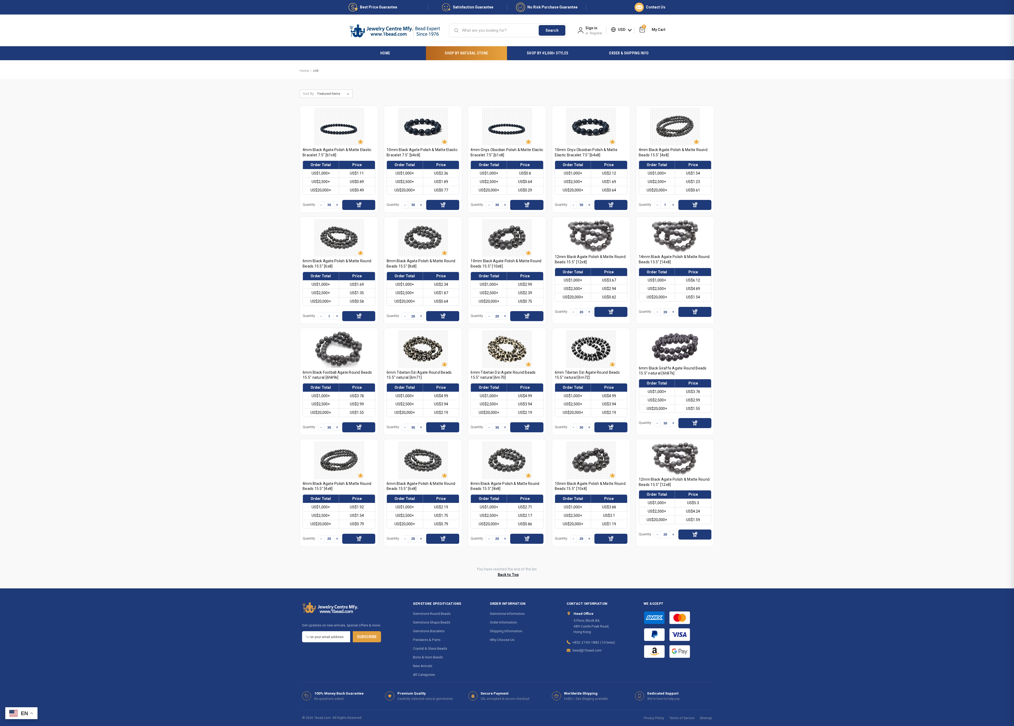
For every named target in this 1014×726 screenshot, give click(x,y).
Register (596, 33)
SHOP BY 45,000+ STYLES (547, 53)
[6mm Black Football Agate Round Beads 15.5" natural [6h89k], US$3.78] (339, 349)
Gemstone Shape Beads (431, 622)
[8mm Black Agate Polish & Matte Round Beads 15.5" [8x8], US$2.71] (507, 460)
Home (385, 53)
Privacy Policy (654, 718)
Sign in (591, 28)
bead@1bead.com (587, 650)
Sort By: (308, 94)
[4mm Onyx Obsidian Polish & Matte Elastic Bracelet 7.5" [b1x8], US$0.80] (507, 127)
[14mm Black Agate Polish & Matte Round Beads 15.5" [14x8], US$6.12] (675, 235)
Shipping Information (506, 631)
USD (622, 29)
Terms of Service (681, 718)
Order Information (503, 622)
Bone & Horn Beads (428, 657)
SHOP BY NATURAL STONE (466, 53)
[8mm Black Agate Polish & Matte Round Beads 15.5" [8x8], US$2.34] (423, 238)
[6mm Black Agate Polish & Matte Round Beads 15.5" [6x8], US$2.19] (423, 460)
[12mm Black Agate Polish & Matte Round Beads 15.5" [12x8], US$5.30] (675, 458)
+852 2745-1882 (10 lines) (593, 642)
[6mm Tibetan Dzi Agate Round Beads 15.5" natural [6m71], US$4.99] (423, 349)
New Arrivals (422, 666)
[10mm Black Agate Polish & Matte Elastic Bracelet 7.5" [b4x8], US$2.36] (423, 127)
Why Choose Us (502, 640)
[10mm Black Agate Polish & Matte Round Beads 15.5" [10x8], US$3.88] (591, 460)
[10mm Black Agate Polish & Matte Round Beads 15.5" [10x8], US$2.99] (507, 238)
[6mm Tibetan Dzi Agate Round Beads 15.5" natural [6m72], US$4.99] (591, 349)
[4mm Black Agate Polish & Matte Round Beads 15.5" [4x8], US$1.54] (675, 127)
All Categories (424, 674)
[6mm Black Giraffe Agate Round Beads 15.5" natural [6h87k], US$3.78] (675, 347)
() (644, 27)
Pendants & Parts (426, 640)
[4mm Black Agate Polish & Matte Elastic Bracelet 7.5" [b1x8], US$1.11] (339, 127)
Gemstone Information (507, 613)
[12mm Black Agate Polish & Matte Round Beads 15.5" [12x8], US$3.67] (591, 235)
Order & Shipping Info (629, 53)
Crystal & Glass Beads (430, 648)
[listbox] (334, 94)
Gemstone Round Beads (431, 613)
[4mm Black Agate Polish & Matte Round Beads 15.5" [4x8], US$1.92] (339, 460)
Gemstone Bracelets (428, 631)
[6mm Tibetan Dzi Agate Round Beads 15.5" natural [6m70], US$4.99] (507, 349)
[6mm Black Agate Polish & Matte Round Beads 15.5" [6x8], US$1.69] (339, 238)
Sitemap (706, 718)
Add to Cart (358, 205)
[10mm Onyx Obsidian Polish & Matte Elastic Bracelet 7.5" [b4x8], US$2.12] (591, 127)
